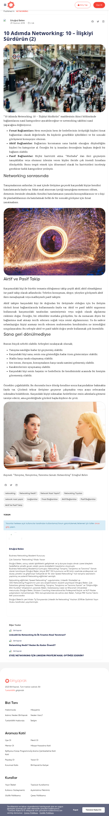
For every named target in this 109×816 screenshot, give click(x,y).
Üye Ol (99, 5)
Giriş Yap (85, 5)
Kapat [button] (75, 810)
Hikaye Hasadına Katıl (41, 746)
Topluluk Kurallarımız (40, 785)
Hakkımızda (10, 710)
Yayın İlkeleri (10, 785)
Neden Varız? (37, 715)
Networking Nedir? (28, 493)
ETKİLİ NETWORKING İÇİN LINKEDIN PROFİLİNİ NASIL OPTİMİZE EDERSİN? (46, 656)
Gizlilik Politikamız (13, 796)
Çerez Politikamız (38, 796)
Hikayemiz (35, 710)
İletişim (34, 721)
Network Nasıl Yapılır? (50, 493)
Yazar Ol (34, 760)
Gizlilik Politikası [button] (47, 813)
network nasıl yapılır (14, 499)
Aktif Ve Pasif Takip (13, 505)
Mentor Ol (9, 746)
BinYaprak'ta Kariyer (40, 765)
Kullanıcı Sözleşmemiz (15, 790)
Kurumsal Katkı (11, 765)
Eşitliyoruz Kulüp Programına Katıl (18, 752)
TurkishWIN (10, 690)
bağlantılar (32, 499)
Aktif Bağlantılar (69, 499)
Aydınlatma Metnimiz (40, 790)
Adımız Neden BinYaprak (16, 715)
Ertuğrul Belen (17, 21)
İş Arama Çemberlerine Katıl (43, 751)
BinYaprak (17, 631)
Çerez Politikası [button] (31, 813)
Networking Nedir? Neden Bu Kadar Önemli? (32, 645)
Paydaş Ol (9, 760)
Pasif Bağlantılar (88, 499)
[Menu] (5, 5)
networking (10, 493)
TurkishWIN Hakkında (14, 721)
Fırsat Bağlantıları (50, 499)
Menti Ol (34, 740)
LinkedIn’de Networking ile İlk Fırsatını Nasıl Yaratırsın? (37, 635)
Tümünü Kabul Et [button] (93, 810)
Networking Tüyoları (73, 493)
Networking (22, 11)
